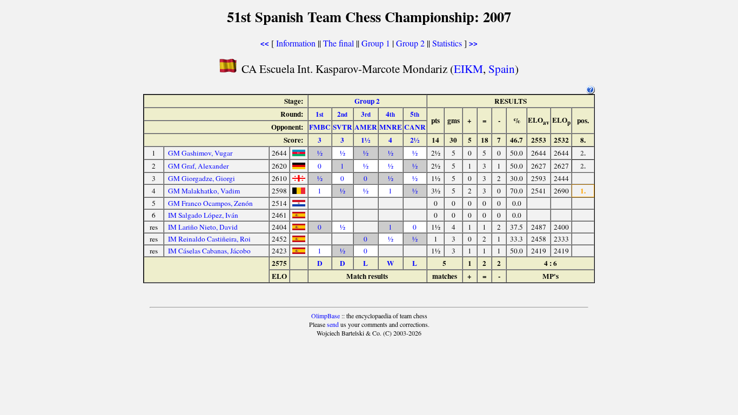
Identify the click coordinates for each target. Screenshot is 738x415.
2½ (414, 140)
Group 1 (375, 43)
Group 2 (410, 43)
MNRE (390, 127)
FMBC (320, 127)
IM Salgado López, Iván (203, 215)
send (333, 324)
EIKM (468, 68)
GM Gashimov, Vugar (200, 153)
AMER (365, 127)
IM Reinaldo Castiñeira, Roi (209, 239)
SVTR (342, 127)
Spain (501, 68)
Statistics (447, 43)
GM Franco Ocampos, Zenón (210, 203)
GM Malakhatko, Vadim (204, 191)
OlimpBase (325, 315)
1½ (365, 140)
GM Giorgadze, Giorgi (201, 178)
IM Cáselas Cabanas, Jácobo (209, 251)
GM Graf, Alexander (198, 166)
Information (296, 43)
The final (338, 43)
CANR (415, 127)
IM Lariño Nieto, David (203, 227)
